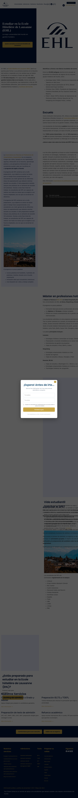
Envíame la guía (39, 409)
